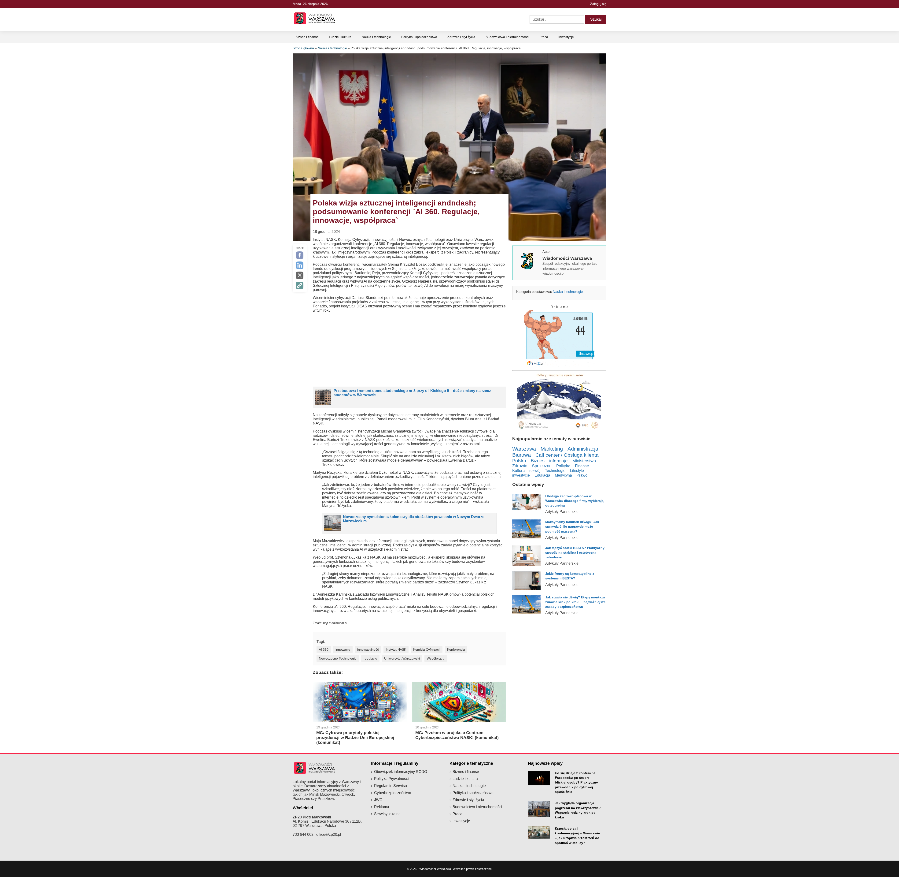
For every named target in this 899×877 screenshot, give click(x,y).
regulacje (370, 658)
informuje (558, 460)
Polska (519, 460)
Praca (543, 37)
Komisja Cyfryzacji (426, 649)
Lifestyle (577, 470)
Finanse (582, 466)
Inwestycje (566, 37)
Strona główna (303, 48)
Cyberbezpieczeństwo (392, 793)
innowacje (342, 649)
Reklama (381, 807)
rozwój (534, 470)
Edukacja (542, 475)
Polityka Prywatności (391, 779)
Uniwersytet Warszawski (402, 658)
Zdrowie (519, 465)
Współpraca (435, 658)
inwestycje (521, 475)
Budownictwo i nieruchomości (507, 37)
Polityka (563, 466)
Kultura (518, 470)
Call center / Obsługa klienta (567, 455)
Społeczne (542, 465)
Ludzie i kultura (340, 37)
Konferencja (456, 649)
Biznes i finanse (307, 37)
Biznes (538, 460)
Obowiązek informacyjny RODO (400, 772)
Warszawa (524, 449)
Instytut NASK (396, 649)
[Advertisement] (409, 349)
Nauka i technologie (376, 37)
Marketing (552, 449)
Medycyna (563, 475)
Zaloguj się (598, 4)
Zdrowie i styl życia (461, 37)
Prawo (582, 475)
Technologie (555, 470)
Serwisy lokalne (387, 814)
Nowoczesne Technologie (338, 658)
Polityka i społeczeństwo (419, 37)
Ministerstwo (584, 460)
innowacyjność (368, 649)
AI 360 (323, 649)
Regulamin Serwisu (390, 786)
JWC (378, 800)
